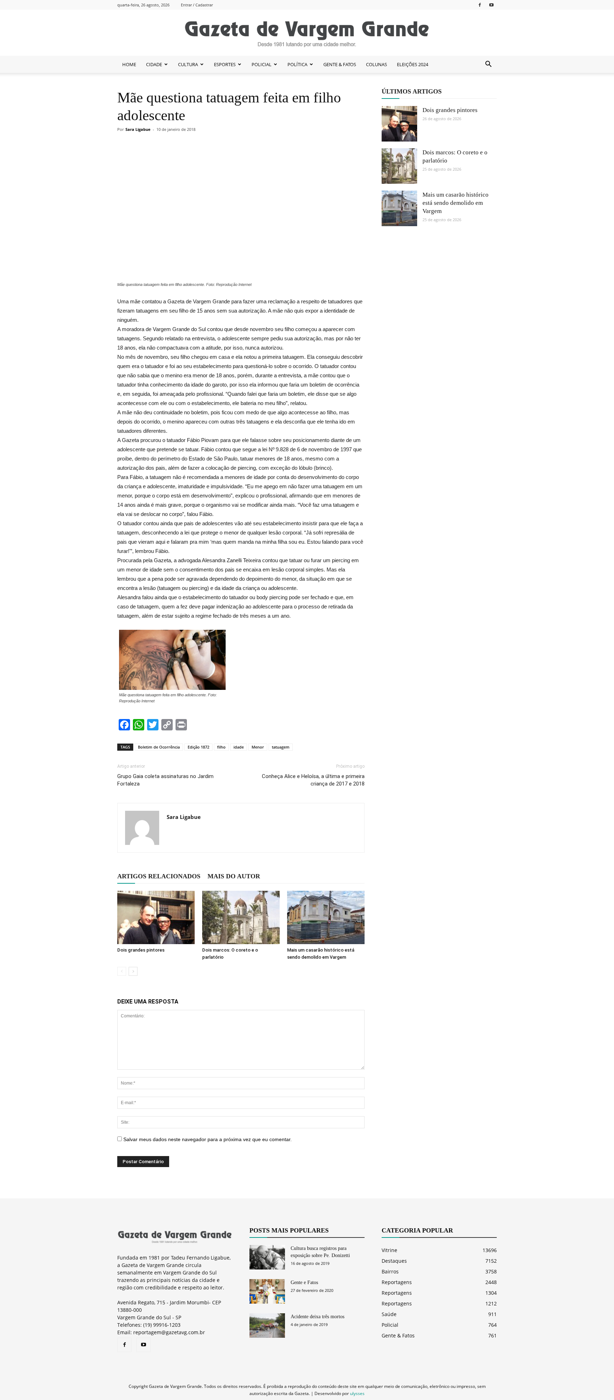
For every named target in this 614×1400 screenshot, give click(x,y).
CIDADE (154, 64)
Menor (258, 747)
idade (238, 747)
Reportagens (397, 1282)
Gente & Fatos (398, 1335)
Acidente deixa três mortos (317, 1316)
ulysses (357, 1393)
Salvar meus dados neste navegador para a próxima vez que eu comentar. (207, 1139)
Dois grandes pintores (141, 950)
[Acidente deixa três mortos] (267, 1325)
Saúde (389, 1314)
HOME (129, 64)
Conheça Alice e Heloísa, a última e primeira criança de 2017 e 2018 (313, 780)
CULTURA (188, 64)
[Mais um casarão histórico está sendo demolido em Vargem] (326, 917)
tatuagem (281, 747)
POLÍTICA (297, 64)
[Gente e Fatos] (267, 1291)
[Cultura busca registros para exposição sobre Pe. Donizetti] (267, 1257)
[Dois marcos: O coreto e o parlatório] (241, 917)
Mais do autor (234, 876)
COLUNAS (376, 64)
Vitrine (389, 1250)
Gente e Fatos (304, 1282)
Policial (390, 1324)
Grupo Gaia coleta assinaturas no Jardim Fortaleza (165, 780)
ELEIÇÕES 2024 (412, 64)
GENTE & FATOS (339, 64)
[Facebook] (479, 5)
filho (221, 747)
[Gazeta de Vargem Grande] (307, 33)
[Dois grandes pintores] (156, 917)
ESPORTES (225, 64)
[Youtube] (491, 5)
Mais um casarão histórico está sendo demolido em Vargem (455, 202)
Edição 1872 (198, 747)
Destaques (394, 1260)
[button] (488, 64)
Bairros (390, 1271)
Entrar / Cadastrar (197, 4)
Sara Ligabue (138, 129)
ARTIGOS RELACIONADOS (158, 876)
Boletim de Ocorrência (159, 747)
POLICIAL (261, 64)
